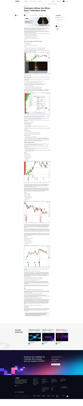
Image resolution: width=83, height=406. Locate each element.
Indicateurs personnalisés (45, 381)
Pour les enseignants (62, 380)
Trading (52, 382)
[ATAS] (17, 1)
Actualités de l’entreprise (54, 381)
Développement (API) (35, 383)
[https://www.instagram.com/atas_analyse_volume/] (55, 361)
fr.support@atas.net (55, 359)
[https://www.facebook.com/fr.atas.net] (54, 361)
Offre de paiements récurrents (57, 396)
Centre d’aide (43, 380)
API (42, 383)
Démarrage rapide (44, 379)
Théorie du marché (53, 379)
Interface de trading (35, 381)
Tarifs (30, 1)
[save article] (59, 26)
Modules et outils (35, 380)
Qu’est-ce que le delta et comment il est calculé (60, 17)
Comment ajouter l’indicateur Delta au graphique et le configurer (61, 19)
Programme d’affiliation (63, 379)
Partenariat (63, 395)
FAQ (57, 22)
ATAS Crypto (34, 384)
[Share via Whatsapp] (57, 30)
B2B (60, 381)
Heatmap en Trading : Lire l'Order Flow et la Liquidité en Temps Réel (62, 330)
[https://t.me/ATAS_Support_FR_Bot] (51, 361)
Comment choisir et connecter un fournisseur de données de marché (34, 330)
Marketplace (43, 382)
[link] (53, 1)
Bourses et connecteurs (36, 382)
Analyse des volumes (35, 379)
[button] (67, 396)
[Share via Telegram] (56, 30)
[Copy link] (58, 30)
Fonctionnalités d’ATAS (34, 15)
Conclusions (58, 23)
